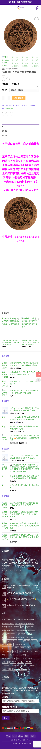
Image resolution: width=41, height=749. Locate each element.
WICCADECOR (24, 651)
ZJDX (24, 658)
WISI (3, 655)
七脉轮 (30, 658)
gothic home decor (8, 630)
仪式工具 (5, 662)
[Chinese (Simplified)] (3, 728)
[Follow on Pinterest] (19, 571)
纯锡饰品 (5, 669)
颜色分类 (4, 90)
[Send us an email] (15, 571)
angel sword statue (8, 619)
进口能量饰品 (22, 669)
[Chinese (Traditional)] (23, 728)
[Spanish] (31, 728)
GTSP (4, 637)
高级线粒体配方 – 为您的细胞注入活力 (22, 605)
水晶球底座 (15, 665)
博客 (24, 740)
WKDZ (23, 655)
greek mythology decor (25, 634)
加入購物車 (18, 98)
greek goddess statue (9, 634)
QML (16, 648)
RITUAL (22, 648)
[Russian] (28, 728)
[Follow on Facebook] (3, 571)
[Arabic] (5, 728)
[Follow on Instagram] (7, 571)
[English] (11, 728)
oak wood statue (7, 644)
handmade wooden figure (16, 637)
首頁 (3, 69)
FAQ (28, 740)
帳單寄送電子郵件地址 (9, 707)
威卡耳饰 (21, 662)
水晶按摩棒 (5, 665)
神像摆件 (33, 665)
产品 (19, 740)
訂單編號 (5, 697)
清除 (38, 86)
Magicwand (30, 637)
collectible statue (7, 623)
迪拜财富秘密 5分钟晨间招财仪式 (20, 593)
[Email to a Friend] (7, 113)
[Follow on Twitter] (11, 571)
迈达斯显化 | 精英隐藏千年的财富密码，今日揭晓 (22, 587)
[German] (17, 728)
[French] (14, 728)
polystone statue (7, 648)
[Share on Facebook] (3, 113)
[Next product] (3, 79)
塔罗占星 (13, 662)
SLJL (28, 648)
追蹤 (5, 718)
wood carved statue (8, 658)
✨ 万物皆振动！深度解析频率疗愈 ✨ (22, 599)
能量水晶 (13, 669)
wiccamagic (34, 651)
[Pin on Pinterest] (11, 113)
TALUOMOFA (6, 651)
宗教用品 (28, 662)
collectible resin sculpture (25, 619)
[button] (3, 8)
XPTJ (18, 658)
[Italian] (20, 728)
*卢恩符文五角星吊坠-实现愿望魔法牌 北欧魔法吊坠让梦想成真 (10, 342)
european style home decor (24, 623)
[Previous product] (8, 79)
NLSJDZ (34, 641)
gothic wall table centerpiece (26, 630)
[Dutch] (8, 728)
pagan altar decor (21, 644)
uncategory (12, 69)
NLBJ (20, 641)
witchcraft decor (12, 655)
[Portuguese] (25, 728)
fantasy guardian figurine (10, 627)
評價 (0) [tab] (4, 135)
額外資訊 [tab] (4, 131)
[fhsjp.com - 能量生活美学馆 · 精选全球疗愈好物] (20, 8)
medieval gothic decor (9, 641)
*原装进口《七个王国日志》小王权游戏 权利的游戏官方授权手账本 (30, 342)
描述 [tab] (3, 126)
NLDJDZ (27, 641)
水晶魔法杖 (24, 665)
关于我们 (14, 740)
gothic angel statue (27, 627)
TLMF (15, 651)
